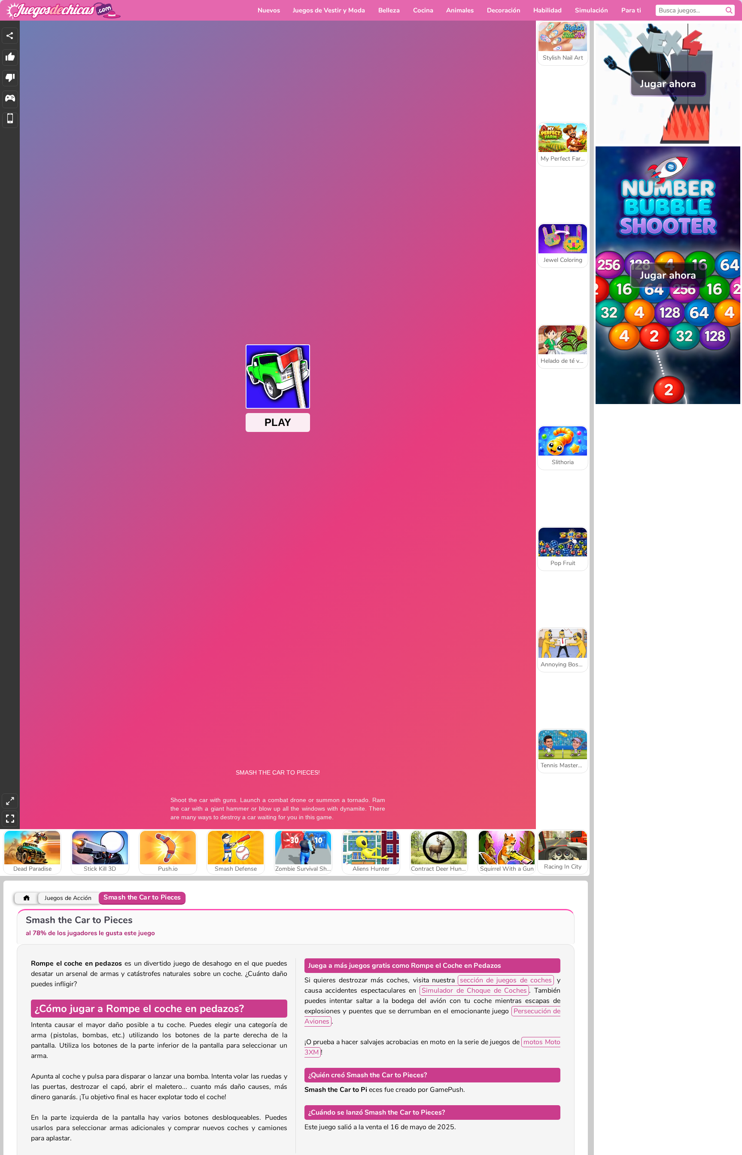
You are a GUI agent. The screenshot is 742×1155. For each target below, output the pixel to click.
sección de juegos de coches (506, 980)
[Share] (10, 35)
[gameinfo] (10, 99)
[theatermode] (10, 800)
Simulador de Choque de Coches (474, 990)
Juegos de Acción (68, 898)
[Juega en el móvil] (10, 120)
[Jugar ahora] (668, 141)
